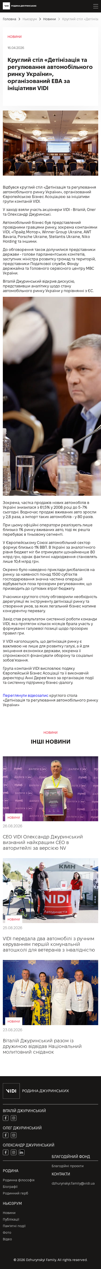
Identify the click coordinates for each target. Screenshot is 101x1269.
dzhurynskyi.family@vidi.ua (73, 1183)
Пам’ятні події (14, 1226)
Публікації (11, 1219)
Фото (7, 1232)
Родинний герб (15, 1193)
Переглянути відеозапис (25, 696)
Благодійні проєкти (68, 1166)
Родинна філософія (19, 1180)
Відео (7, 1239)
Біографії (10, 1187)
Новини (9, 1213)
